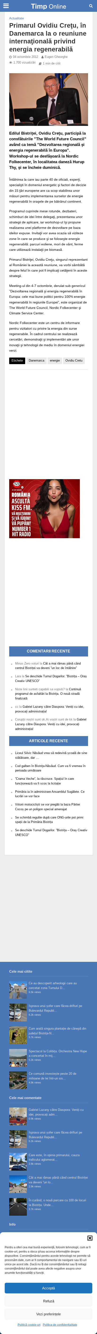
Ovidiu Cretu (73, 360)
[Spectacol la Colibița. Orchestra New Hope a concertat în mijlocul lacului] (18, 1058)
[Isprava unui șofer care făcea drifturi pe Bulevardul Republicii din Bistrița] (18, 1012)
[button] (90, 1238)
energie (55, 360)
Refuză (48, 1301)
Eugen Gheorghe (56, 57)
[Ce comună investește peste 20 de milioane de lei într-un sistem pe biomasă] (18, 1080)
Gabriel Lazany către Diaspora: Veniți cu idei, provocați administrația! (50, 724)
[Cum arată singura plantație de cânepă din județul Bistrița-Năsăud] (18, 1035)
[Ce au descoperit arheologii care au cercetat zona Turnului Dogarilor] (18, 990)
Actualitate (16, 18)
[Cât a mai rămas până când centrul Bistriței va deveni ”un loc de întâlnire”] (18, 1184)
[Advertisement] (48, 422)
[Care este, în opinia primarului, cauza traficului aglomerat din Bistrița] (18, 1162)
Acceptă (48, 1288)
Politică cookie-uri (29, 1324)
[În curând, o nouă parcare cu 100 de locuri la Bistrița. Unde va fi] (18, 1207)
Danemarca (36, 360)
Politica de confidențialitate (60, 1324)
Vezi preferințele (48, 1314)
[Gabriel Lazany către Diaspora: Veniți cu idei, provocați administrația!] (18, 1116)
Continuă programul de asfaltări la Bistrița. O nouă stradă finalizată (48, 693)
